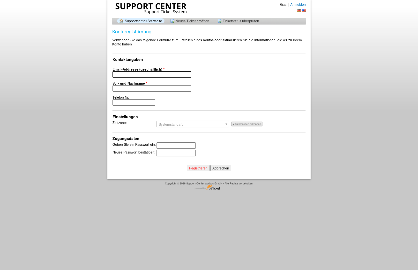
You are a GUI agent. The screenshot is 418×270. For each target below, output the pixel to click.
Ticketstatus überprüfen (241, 20)
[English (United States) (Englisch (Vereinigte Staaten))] (304, 10)
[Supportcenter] (150, 8)
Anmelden (298, 4)
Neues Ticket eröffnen (192, 20)
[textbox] (193, 124)
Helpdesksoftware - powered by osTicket (209, 187)
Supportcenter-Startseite (143, 20)
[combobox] (193, 124)
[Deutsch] (299, 10)
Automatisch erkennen (247, 124)
